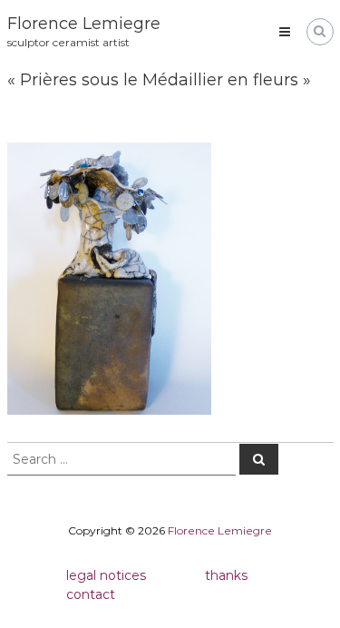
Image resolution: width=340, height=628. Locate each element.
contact (90, 594)
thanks (226, 575)
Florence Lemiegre (83, 24)
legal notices (106, 575)
